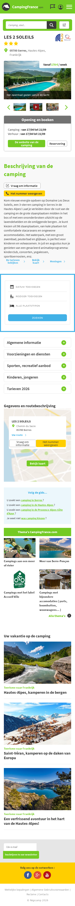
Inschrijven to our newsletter (21, 854)
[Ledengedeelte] (61, 7)
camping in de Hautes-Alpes (37, 505)
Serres (27, 430)
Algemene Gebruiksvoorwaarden (50, 889)
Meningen (56, 261)
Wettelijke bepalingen (17, 889)
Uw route (17, 435)
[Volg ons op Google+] (37, 875)
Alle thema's (57, 616)
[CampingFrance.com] (37, 7)
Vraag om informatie (24, 186)
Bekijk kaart (36, 261)
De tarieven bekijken (13, 261)
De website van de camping (26, 143)
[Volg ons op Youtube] (47, 875)
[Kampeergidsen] (53, 6)
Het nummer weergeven (51, 443)
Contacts (43, 894)
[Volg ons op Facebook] (28, 875)
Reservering (57, 143)
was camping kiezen (33, 518)
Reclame (31, 894)
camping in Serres (32, 500)
